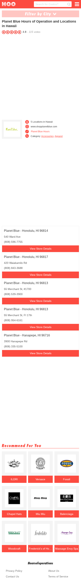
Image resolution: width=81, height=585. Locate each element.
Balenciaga (66, 513)
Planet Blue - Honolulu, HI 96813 (26, 283)
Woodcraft (14, 548)
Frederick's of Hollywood (40, 548)
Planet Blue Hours (40, 131)
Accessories (47, 136)
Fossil (66, 479)
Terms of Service (58, 576)
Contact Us (12, 576)
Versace (40, 479)
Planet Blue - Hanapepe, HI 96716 (27, 335)
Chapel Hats (14, 513)
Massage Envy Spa (66, 548)
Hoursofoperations (40, 563)
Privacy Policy (14, 570)
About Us (53, 570)
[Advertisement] (40, 76)
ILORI (14, 479)
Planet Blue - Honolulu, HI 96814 (26, 230)
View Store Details (40, 248)
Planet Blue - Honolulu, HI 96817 (26, 256)
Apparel (59, 136)
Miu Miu (40, 513)
